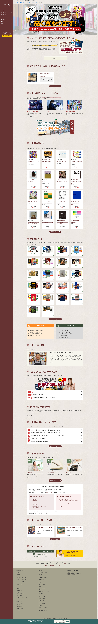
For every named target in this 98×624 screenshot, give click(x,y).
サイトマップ (19, 584)
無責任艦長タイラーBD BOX (62, 181)
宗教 (40, 602)
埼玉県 (47, 565)
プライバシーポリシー (50, 492)
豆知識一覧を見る (54, 539)
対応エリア (3, 21)
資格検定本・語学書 (74, 253)
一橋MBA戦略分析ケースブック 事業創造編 (62, 223)
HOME (2, 10)
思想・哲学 (59, 277)
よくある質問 (19, 595)
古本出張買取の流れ (20, 593)
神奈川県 (58, 565)
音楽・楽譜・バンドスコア (76, 277)
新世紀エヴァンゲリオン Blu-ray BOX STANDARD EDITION (76, 203)
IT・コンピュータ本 (47, 199)
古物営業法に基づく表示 (21, 579)
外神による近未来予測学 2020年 (61, 202)
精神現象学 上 (45, 181)
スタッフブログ (20, 608)
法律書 (40, 605)
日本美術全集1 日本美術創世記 (76, 182)
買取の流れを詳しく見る (54, 480)
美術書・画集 (30, 265)
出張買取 (41, 73)
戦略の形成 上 (30, 181)
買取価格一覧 (3, 14)
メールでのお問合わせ (6, 35)
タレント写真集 (42, 603)
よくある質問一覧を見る (54, 446)
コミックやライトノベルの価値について (44, 527)
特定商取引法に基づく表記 (22, 577)
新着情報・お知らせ (20, 603)
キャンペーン (19, 606)
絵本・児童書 (41, 600)
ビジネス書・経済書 (47, 159)
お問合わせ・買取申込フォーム (23, 597)
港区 (36, 2)
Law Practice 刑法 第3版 (61, 161)
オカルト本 (30, 289)
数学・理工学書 (45, 277)
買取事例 (18, 604)
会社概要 (18, 574)
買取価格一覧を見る (54, 231)
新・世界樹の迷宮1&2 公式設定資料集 (33, 162)
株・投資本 (44, 253)
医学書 (58, 253)
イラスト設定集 (74, 289)
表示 (56, 58)
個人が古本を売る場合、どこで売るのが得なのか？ (74, 528)
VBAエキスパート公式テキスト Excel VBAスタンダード (47, 202)
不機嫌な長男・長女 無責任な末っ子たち (76, 162)
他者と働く (73, 222)
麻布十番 (48, 73)
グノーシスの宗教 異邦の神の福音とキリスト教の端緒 (33, 223)
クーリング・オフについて (22, 582)
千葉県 (64, 565)
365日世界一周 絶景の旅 (32, 201)
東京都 (33, 2)
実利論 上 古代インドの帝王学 (47, 223)
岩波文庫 (29, 277)
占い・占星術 (44, 289)
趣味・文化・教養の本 (43, 607)
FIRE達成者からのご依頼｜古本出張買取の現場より (46, 76)
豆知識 (18, 610)
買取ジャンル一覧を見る (54, 319)
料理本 (58, 265)
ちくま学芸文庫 (31, 179)
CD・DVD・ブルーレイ (62, 179)
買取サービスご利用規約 (21, 581)
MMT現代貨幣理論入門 (46, 161)
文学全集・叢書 (75, 179)
